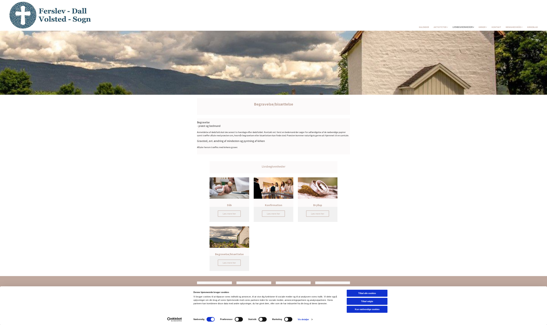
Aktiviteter (440, 27)
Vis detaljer (303, 319)
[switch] (239, 319)
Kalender (424, 27)
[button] (229, 214)
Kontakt (496, 27)
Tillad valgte (367, 301)
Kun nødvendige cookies (367, 309)
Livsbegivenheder (462, 27)
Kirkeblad (532, 27)
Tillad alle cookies (367, 293)
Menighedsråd (513, 27)
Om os (239, 282)
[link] (440, 27)
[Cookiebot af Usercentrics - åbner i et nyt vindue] (174, 319)
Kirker (482, 27)
